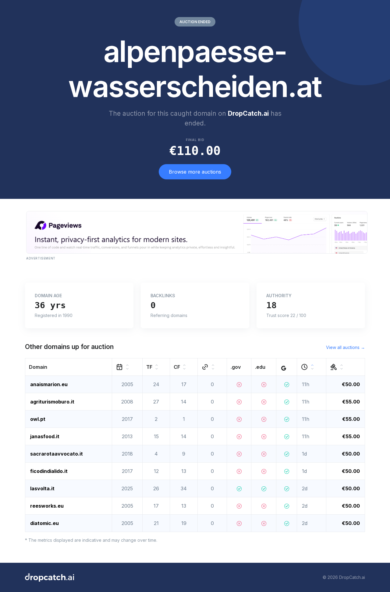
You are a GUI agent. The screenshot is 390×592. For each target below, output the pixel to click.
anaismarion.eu (49, 384)
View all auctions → (345, 347)
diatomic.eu (44, 523)
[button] (68, 366)
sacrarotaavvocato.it (56, 454)
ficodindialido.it (49, 471)
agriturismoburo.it (52, 402)
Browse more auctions (195, 172)
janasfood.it (44, 436)
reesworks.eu (47, 506)
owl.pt (37, 419)
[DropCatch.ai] (49, 577)
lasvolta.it (42, 488)
